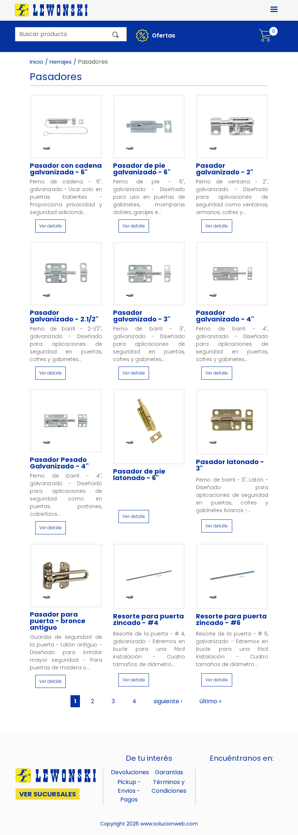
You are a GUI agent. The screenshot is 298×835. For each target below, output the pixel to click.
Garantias (169, 772)
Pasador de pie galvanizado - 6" (141, 168)
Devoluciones (130, 772)
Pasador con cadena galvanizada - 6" (66, 168)
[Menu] (270, 10)
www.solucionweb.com (169, 823)
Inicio (36, 62)
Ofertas (162, 35)
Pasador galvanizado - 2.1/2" (64, 315)
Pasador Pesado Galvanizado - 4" (59, 463)
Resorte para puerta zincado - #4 (148, 619)
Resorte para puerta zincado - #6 (231, 619)
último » (210, 701)
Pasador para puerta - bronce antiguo (57, 621)
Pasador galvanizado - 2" (224, 168)
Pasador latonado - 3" (230, 465)
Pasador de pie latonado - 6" (139, 474)
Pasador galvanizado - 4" (225, 315)
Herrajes (60, 62)
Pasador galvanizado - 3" (141, 315)
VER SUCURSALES (47, 794)
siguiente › (168, 701)
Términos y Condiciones (169, 786)
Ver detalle (50, 226)
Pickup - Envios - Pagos (129, 791)
